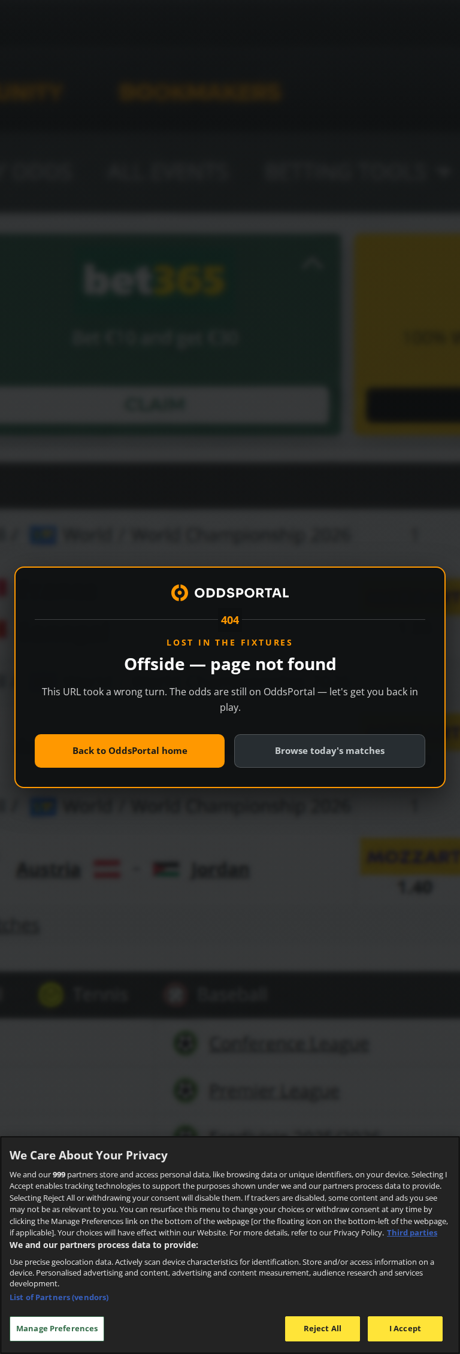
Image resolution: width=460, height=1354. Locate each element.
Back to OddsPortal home (129, 750)
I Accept (405, 1328)
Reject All (322, 1328)
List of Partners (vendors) (59, 1297)
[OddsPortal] (230, 592)
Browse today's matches (330, 750)
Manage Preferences (57, 1328)
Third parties (412, 1232)
